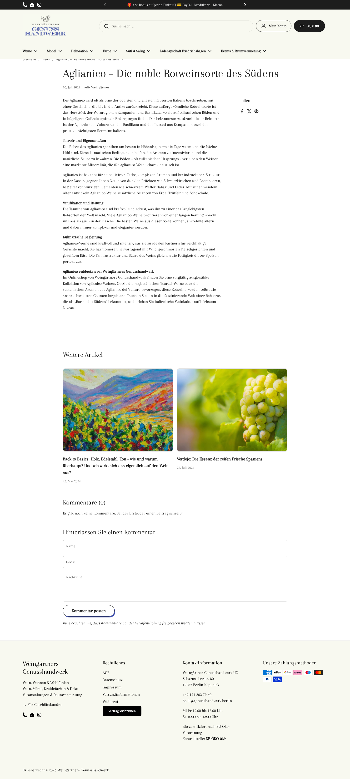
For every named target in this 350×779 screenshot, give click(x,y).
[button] (309, 26)
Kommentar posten (89, 610)
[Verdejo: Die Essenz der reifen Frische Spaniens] (232, 409)
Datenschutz (113, 679)
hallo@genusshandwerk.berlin (207, 700)
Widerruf (110, 701)
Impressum (112, 687)
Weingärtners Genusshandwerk (83, 770)
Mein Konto (277, 26)
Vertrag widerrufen (122, 711)
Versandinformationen (121, 694)
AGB (106, 672)
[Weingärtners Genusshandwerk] (46, 26)
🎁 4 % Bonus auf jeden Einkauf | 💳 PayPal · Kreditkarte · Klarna (175, 5)
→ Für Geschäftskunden (42, 704)
